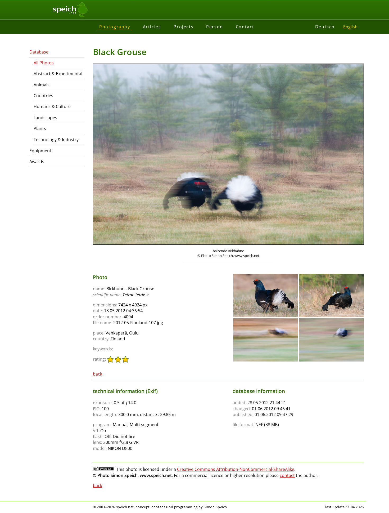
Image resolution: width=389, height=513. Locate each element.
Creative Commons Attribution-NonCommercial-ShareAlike (235, 469)
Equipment (40, 151)
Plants (40, 128)
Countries (43, 96)
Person (214, 27)
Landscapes (45, 118)
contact (287, 475)
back (97, 374)
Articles (152, 27)
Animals (41, 85)
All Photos (44, 63)
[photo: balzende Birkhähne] (228, 155)
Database (38, 52)
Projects (183, 27)
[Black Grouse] (265, 276)
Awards (36, 161)
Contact (245, 27)
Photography (114, 27)
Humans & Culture (52, 106)
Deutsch (325, 27)
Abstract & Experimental (58, 74)
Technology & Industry (56, 139)
